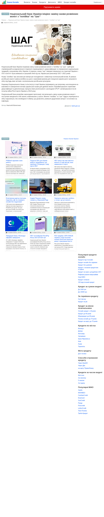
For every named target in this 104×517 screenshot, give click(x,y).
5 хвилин (81, 380)
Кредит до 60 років (84, 313)
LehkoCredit (82, 408)
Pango (80, 403)
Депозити (52, 2)
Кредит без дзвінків (85, 265)
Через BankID (83, 363)
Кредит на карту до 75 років (87, 321)
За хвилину (82, 378)
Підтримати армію (52, 7)
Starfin (80, 390)
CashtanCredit (83, 395)
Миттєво (81, 375)
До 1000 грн (82, 289)
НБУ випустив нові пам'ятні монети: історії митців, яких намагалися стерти (63, 162)
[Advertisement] (41, 122)
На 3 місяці (82, 299)
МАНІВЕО (81, 393)
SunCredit (81, 400)
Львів (80, 344)
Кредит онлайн (70, 2)
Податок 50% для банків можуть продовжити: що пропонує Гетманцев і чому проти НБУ (39, 163)
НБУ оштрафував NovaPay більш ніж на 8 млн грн (39, 236)
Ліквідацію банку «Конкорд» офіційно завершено (15, 236)
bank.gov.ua (76, 106)
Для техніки (82, 353)
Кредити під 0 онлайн (85, 260)
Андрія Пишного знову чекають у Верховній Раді (39, 199)
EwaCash (81, 398)
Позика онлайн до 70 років (87, 319)
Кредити (42, 2)
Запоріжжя (81, 336)
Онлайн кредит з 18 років (87, 311)
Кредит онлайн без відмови (87, 262)
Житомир (81, 333)
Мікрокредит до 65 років (86, 316)
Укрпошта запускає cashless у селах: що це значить (64, 199)
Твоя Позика (82, 411)
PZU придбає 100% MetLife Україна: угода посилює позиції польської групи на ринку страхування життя (63, 238)
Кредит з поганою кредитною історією (88, 268)
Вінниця (81, 328)
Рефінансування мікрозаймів (88, 274)
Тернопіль (81, 346)
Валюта (27, 2)
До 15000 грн (82, 292)
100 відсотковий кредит (86, 282)
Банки (34, 2)
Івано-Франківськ (84, 339)
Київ (79, 341)
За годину (81, 383)
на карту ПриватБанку (86, 368)
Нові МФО (81, 277)
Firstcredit (81, 405)
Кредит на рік (82, 301)
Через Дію (81, 365)
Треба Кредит (83, 413)
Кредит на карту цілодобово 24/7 (89, 272)
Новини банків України (71, 139)
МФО (60, 2)
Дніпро (80, 331)
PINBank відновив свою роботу (14, 161)
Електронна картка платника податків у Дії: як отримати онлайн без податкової (16, 200)
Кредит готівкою (83, 280)
